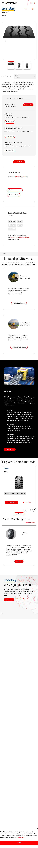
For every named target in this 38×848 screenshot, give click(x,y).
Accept (19, 842)
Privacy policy (16, 837)
